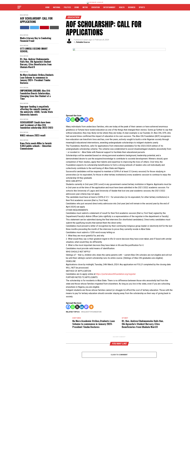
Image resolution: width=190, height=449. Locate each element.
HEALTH (121, 7)
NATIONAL (56, 7)
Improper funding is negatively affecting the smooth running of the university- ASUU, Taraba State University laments (36, 110)
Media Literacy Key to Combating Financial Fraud (35, 39)
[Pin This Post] (44, 27)
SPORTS (142, 7)
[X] (77, 119)
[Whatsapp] (72, 119)
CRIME (76, 7)
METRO (85, 7)
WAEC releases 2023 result (32, 135)
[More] (91, 119)
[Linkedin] (81, 119)
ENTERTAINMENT (109, 7)
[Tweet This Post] (34, 27)
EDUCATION (95, 7)
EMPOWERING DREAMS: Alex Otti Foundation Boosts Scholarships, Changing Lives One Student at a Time (35, 94)
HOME (47, 7)
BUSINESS (131, 7)
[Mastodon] (86, 119)
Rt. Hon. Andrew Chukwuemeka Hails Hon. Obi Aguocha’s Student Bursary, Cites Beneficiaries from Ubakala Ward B (36, 63)
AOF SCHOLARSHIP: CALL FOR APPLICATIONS (36, 20)
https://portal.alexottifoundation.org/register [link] (116, 274)
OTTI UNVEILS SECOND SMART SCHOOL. (34, 50)
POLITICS (67, 7)
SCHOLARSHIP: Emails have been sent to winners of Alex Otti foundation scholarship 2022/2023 (36, 125)
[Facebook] (68, 119)
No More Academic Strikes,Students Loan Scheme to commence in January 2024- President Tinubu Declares (37, 78)
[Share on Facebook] (24, 27)
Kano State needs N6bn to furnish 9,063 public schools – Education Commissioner (35, 146)
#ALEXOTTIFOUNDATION (91, 312)
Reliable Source (83, 42)
